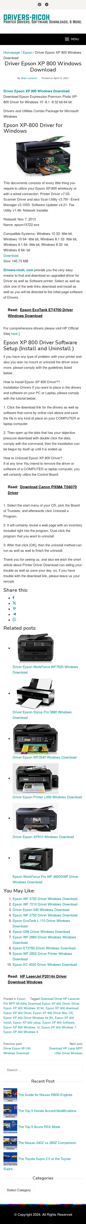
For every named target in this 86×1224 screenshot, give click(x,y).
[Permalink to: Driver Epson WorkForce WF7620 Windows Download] (35, 647)
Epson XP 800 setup (27, 1022)
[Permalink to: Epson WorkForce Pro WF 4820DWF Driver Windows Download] (35, 857)
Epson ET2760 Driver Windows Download (44, 947)
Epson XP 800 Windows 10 (21, 1027)
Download (10, 255)
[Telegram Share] (14, 614)
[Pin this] (14, 608)
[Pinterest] (39, 5)
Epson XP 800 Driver (17, 1013)
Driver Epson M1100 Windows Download (17, 1048)
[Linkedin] (46, 5)
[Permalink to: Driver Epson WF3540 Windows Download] (35, 738)
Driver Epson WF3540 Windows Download (44, 757)
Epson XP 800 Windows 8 (20, 1032)
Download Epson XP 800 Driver (49, 1003)
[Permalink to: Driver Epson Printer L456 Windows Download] (35, 778)
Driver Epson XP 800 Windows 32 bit (41, 1005)
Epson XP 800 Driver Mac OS (53, 1013)
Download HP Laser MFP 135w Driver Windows (66, 1048)
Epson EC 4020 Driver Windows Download (45, 964)
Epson (21, 998)
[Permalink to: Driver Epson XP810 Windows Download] (35, 817)
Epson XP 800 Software (58, 1022)
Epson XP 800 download (62, 1008)
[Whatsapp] (14, 619)
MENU (75, 39)
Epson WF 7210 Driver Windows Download (45, 904)
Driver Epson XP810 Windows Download (43, 836)
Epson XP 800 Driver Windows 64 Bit (28, 1017)
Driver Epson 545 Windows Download (41, 909)
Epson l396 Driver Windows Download (41, 931)
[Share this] (13, 597)
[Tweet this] (14, 603)
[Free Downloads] (43, 18)
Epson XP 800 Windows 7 (59, 1027)
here (14, 333)
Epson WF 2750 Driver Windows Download (45, 915)
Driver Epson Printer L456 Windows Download (47, 796)
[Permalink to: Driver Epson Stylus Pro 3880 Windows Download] (35, 693)
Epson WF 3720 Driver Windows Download (45, 898)
